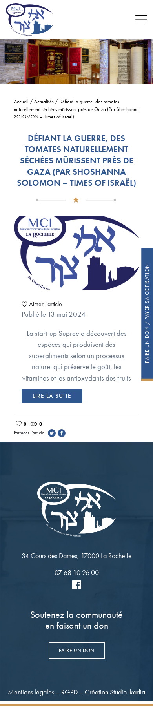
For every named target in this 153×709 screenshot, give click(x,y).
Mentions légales (31, 691)
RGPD (69, 691)
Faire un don (77, 650)
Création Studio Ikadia (115, 691)
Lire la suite (52, 396)
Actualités (44, 101)
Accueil (21, 101)
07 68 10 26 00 (77, 572)
